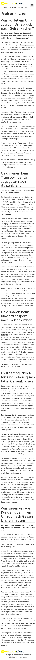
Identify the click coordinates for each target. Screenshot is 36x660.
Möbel (16, 93)
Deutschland (6, 214)
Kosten (9, 38)
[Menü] (32, 5)
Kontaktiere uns (16, 148)
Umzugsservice (15, 52)
